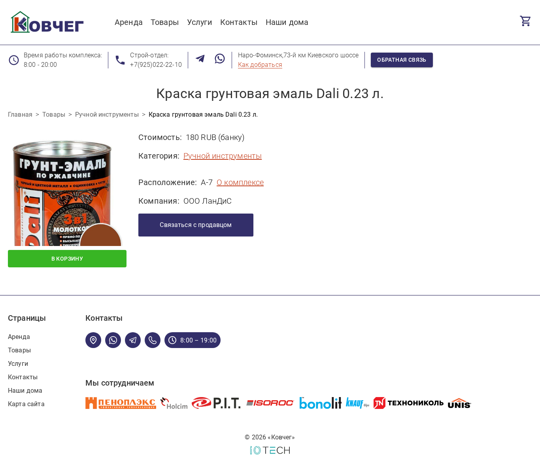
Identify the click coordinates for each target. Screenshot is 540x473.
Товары (19, 350)
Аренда (19, 337)
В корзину (67, 258)
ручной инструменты (222, 156)
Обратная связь (402, 60)
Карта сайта (26, 404)
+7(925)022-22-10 (155, 64)
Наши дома (25, 390)
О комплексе (240, 182)
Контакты (23, 377)
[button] (67, 186)
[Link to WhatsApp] (220, 60)
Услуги (18, 363)
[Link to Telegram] (200, 60)
